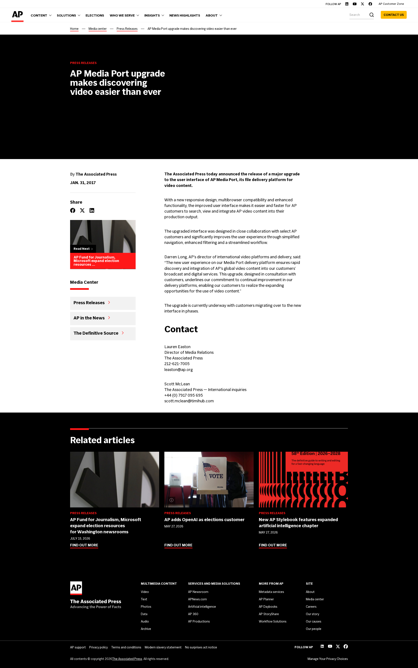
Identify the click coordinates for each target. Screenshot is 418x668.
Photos (146, 606)
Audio (145, 621)
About (310, 592)
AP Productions (199, 621)
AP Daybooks (268, 606)
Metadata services (271, 592)
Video (145, 592)
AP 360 (193, 614)
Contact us (394, 15)
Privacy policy (98, 647)
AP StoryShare (269, 614)
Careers (311, 606)
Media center (98, 29)
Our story (312, 614)
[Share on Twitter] (82, 210)
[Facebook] (370, 4)
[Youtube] (354, 4)
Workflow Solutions (273, 621)
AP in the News (89, 318)
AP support (78, 647)
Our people (313, 629)
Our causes (313, 621)
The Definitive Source (96, 333)
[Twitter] (362, 4)
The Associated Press (127, 659)
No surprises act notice (201, 647)
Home (74, 29)
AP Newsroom (198, 592)
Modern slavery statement (163, 647)
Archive (146, 629)
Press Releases (127, 29)
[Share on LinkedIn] (91, 210)
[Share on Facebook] (72, 210)
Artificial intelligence (202, 606)
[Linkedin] (347, 4)
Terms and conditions (126, 647)
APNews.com (197, 599)
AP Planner (266, 599)
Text (144, 599)
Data (144, 614)
